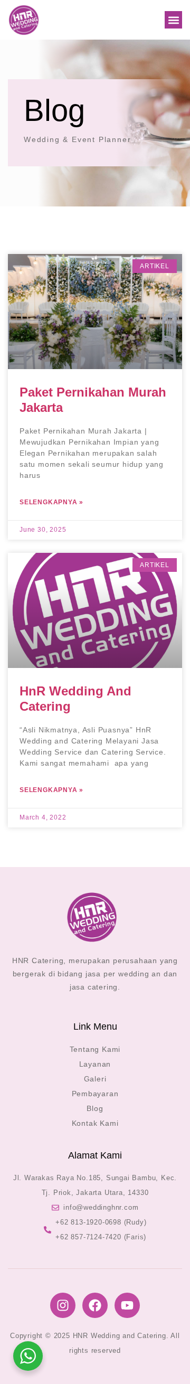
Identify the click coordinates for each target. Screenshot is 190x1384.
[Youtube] (127, 1305)
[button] (173, 20)
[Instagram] (62, 1305)
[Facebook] (95, 1305)
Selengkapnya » (51, 502)
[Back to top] (166, 1360)
